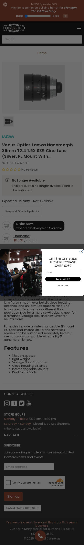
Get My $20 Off (63, 279)
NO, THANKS (63, 285)
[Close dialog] (81, 251)
